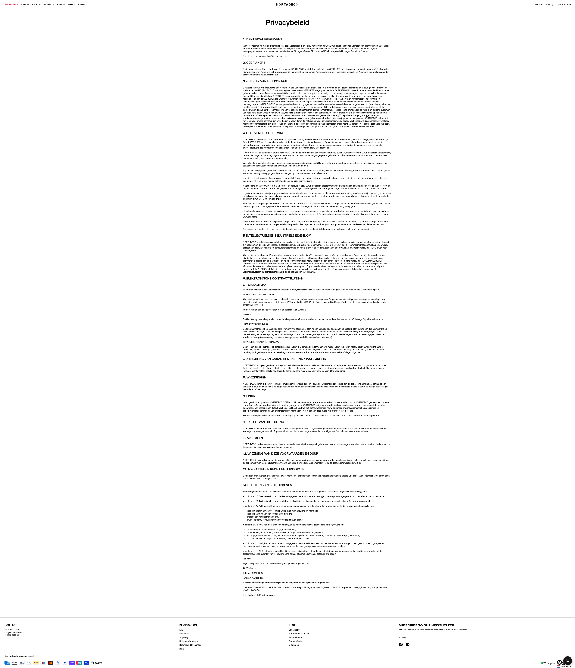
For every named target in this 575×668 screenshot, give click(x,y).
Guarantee (294, 645)
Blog (181, 649)
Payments (184, 633)
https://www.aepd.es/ (254, 578)
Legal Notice (295, 630)
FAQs (181, 630)
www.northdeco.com (264, 88)
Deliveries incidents (188, 641)
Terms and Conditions (299, 633)
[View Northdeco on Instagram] (407, 644)
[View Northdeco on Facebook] (401, 644)
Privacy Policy (295, 637)
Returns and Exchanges (190, 645)
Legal (293, 625)
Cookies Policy (296, 641)
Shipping (183, 637)
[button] (565, 666)
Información (188, 625)
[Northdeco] (287, 4)
